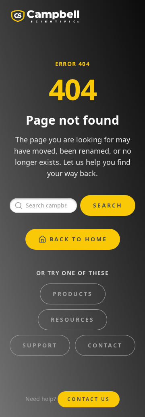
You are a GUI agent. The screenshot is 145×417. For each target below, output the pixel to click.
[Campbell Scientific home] (45, 16)
